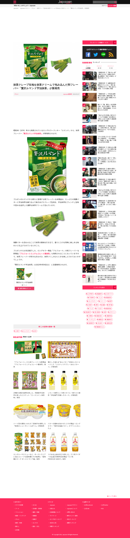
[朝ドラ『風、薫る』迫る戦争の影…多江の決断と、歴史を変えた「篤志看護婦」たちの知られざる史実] (89, 108)
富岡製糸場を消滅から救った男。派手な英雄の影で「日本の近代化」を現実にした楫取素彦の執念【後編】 (107, 257)
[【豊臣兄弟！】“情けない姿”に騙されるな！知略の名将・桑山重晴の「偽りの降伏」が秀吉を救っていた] (89, 76)
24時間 (88, 67)
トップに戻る (112, 496)
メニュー (14, 2)
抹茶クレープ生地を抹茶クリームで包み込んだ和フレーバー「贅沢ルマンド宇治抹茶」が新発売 (63, 8)
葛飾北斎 (109, 323)
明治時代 (88, 312)
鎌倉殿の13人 (100, 327)
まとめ (35, 505)
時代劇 (111, 305)
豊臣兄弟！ (99, 316)
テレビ (91, 308)
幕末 (97, 305)
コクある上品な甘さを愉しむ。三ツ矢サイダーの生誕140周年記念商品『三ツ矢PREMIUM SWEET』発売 (64, 456)
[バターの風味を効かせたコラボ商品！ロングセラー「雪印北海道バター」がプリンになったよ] (64, 411)
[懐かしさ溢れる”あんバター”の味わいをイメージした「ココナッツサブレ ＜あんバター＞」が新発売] (64, 350)
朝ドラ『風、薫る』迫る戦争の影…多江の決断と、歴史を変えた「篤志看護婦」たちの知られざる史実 (107, 107)
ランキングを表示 (99, 287)
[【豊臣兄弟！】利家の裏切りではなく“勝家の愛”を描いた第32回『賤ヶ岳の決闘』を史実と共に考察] (89, 183)
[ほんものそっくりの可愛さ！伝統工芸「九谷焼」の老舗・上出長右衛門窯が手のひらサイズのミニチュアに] (89, 247)
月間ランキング (54, 526)
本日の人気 (53, 523)
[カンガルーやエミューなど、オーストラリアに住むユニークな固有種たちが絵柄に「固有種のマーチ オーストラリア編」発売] (29, 442)
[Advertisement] (46, 26)
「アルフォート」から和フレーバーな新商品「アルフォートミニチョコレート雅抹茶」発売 (29, 364)
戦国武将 (108, 297)
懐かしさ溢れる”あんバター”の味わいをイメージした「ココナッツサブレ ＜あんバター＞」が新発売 (64, 364)
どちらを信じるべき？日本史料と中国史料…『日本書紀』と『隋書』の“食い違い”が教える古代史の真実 (107, 139)
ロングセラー (26, 331)
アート (17, 508)
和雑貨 (35, 516)
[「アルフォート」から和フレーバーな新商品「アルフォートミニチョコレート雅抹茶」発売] (29, 350)
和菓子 (35, 519)
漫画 (103, 305)
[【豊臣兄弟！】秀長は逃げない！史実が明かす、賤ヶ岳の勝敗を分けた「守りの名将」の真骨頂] (89, 129)
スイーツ (103, 301)
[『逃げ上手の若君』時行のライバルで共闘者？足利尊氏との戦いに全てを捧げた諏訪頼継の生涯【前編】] (89, 119)
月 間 (111, 67)
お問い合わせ (71, 512)
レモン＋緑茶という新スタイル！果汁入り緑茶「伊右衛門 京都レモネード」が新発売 (64, 394)
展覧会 (101, 319)
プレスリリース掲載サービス (99, 42)
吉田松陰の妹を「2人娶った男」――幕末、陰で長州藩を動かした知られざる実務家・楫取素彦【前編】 (107, 235)
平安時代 (92, 297)
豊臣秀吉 (109, 316)
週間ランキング (71, 523)
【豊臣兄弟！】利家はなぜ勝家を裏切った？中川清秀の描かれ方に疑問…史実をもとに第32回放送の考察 (107, 150)
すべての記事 (19, 505)
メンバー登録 (112, 6)
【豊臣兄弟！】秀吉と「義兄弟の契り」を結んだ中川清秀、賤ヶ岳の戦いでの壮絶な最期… (107, 225)
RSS (111, 54)
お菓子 (17, 331)
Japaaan (65, 2)
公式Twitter (95, 54)
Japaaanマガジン (25, 8)
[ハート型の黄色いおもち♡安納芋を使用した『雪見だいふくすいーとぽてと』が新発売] (29, 411)
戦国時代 (99, 294)
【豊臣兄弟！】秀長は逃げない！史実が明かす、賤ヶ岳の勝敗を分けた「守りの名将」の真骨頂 (107, 128)
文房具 (91, 316)
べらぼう (99, 308)
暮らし (17, 526)
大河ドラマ (109, 294)
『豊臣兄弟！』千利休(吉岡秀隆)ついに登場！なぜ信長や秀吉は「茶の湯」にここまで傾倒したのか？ (107, 214)
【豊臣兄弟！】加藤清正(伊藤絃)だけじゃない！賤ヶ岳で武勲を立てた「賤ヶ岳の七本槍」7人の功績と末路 (107, 86)
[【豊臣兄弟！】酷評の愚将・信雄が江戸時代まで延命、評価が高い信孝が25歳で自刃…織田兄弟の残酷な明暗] (89, 172)
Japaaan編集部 (67, 94)
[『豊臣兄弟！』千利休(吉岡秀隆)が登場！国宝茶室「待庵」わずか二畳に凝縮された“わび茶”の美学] (89, 97)
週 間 (99, 67)
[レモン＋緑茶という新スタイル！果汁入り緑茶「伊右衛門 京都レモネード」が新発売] (64, 381)
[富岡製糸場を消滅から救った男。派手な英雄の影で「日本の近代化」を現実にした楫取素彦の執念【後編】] (89, 258)
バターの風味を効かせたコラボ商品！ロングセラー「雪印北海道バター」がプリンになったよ (64, 425)
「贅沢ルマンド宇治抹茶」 (32, 133)
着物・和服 (36, 512)
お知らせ (52, 508)
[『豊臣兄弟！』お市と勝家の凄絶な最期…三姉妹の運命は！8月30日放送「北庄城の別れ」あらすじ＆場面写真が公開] (89, 268)
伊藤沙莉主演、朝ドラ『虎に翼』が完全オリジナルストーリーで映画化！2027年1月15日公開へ (107, 160)
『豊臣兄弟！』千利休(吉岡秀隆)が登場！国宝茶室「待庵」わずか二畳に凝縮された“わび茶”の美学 (107, 96)
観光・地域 (18, 523)
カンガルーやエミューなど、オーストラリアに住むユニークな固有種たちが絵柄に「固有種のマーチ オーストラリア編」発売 (29, 456)
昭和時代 (91, 323)
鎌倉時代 (109, 319)
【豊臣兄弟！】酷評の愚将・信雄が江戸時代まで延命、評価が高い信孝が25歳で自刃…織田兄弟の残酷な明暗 (107, 171)
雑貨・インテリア (20, 516)
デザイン (112, 312)
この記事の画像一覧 (47, 326)
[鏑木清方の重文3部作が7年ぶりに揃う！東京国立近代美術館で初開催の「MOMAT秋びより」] (89, 279)
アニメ (100, 297)
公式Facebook (88, 54)
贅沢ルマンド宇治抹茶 (24, 282)
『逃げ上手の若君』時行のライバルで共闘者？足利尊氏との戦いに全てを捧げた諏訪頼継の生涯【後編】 (107, 193)
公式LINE (103, 54)
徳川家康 (97, 312)
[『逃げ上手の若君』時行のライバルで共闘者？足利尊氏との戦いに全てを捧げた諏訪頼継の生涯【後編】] (89, 193)
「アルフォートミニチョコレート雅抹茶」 (35, 253)
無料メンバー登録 (72, 516)
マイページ (53, 516)
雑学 (110, 301)
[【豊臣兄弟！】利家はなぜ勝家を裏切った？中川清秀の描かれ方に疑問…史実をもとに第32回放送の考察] (89, 151)
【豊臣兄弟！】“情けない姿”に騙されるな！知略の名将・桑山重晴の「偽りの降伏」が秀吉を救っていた (107, 75)
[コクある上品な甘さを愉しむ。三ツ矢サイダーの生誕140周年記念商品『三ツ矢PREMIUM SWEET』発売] (64, 442)
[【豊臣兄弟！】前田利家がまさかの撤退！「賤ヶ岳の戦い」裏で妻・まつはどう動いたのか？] (89, 204)
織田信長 (108, 308)
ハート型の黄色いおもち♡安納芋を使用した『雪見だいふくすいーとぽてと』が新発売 (29, 424)
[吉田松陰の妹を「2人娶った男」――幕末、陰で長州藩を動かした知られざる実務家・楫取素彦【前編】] (89, 236)
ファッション (19, 512)
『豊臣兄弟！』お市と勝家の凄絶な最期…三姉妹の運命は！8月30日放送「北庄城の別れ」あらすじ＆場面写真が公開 (107, 268)
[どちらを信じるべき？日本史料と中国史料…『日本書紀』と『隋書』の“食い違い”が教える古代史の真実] (89, 140)
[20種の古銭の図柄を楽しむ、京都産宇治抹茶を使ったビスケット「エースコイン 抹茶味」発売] (29, 381)
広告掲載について (55, 512)
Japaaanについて (72, 508)
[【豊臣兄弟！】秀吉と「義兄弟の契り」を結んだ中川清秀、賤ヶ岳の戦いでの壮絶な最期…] (89, 225)
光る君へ (100, 323)
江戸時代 (90, 294)
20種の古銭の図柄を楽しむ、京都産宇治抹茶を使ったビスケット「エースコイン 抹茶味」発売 (29, 395)
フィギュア (92, 319)
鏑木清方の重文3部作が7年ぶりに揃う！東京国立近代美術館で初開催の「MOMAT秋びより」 (107, 278)
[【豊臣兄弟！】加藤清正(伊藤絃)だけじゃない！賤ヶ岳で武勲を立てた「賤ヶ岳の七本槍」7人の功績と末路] (89, 86)
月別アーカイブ (71, 519)
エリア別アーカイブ (56, 519)
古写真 (17, 530)
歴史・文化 (36, 526)
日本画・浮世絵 (37, 508)
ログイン (104, 6)
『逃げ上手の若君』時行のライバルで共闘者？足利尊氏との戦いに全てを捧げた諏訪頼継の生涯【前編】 (107, 118)
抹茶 (35, 331)
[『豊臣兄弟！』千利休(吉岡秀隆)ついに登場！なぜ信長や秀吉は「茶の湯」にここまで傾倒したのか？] (89, 215)
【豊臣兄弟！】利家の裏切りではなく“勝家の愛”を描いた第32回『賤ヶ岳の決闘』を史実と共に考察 (107, 182)
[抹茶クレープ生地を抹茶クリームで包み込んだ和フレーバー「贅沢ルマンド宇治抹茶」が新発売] (46, 61)
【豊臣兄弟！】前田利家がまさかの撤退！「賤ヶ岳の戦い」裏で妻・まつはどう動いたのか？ (107, 203)
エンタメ (35, 523)
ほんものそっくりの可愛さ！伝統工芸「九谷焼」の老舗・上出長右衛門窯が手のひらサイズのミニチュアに (107, 246)
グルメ (33, 8)
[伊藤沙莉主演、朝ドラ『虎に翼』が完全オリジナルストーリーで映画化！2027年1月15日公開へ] (89, 161)
